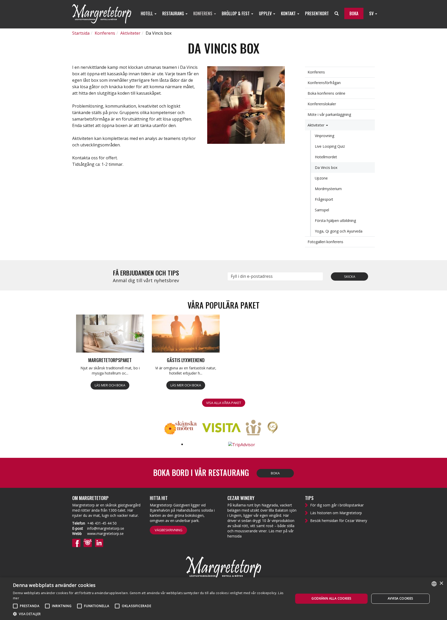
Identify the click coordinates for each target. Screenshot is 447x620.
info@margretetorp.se (105, 528)
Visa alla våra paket (223, 402)
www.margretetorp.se (105, 533)
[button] (149, 613)
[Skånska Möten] (182, 428)
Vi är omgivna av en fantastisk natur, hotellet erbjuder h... (185, 370)
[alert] (223, 598)
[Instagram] (88, 542)
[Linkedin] (99, 542)
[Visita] (223, 428)
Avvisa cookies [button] (400, 598)
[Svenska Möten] (255, 428)
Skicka (349, 276)
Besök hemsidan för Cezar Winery (338, 520)
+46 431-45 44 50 (102, 523)
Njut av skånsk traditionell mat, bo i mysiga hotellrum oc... (110, 370)
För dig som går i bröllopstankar (337, 505)
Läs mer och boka (110, 385)
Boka (275, 473)
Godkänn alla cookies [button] (331, 598)
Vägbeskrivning (168, 530)
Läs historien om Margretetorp (336, 512)
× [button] (441, 583)
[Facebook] (76, 542)
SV (372, 13)
